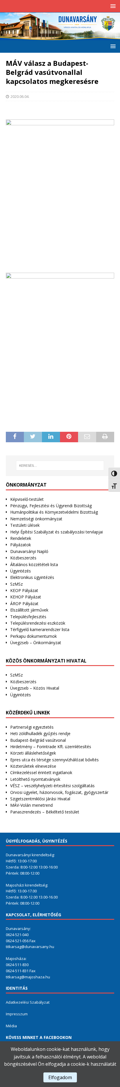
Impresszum (17, 1013)
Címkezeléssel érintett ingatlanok (41, 772)
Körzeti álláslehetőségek (33, 753)
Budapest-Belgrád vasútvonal (38, 740)
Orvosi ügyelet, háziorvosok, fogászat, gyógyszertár (59, 792)
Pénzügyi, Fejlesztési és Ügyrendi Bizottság (51, 505)
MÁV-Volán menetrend (31, 805)
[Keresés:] (60, 466)
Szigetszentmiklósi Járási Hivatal (40, 798)
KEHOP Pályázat (25, 597)
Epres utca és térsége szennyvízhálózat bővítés (54, 759)
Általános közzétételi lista (34, 564)
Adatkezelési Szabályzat (28, 1002)
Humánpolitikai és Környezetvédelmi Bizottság (54, 512)
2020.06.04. (19, 96)
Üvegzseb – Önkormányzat (35, 642)
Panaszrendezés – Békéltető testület (44, 812)
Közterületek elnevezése (33, 766)
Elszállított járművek (29, 610)
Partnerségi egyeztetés (32, 727)
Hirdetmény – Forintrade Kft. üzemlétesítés (50, 746)
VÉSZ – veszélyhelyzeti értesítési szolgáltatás (52, 785)
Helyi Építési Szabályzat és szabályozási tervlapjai (56, 532)
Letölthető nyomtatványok (35, 779)
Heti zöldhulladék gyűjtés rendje (40, 733)
